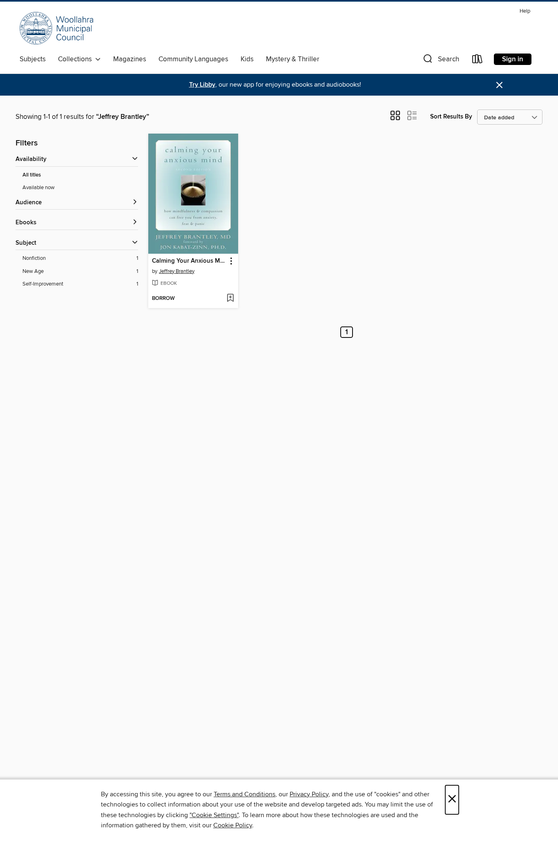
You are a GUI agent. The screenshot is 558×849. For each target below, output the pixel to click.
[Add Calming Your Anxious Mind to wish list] (230, 298)
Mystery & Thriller (292, 59)
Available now (38, 187)
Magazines (129, 59)
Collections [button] (76, 59)
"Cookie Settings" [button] (214, 815)
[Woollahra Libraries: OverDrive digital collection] (56, 28)
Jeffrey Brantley (176, 271)
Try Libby (202, 84)
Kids (247, 59)
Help (525, 11)
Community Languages (193, 59)
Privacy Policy (309, 794)
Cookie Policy (232, 825)
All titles (31, 175)
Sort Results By (451, 117)
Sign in (512, 59)
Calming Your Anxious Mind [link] (189, 261)
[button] (440, 61)
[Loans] (477, 61)
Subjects (33, 59)
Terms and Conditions (244, 794)
